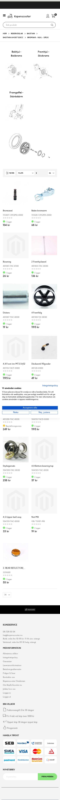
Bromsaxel (8, 210)
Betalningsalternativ (12, 669)
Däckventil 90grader (41, 363)
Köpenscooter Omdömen (14, 681)
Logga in (7, 693)
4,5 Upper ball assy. (12, 517)
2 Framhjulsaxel (38, 261)
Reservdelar (17, 33)
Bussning (7, 261)
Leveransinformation (12, 665)
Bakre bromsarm (39, 210)
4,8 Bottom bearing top (42, 466)
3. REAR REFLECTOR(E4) (14, 568)
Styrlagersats (9, 466)
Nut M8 (35, 517)
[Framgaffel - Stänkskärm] (16, 112)
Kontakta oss (9, 677)
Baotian (31, 33)
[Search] (52, 25)
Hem (5, 33)
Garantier (7, 661)
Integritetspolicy (10, 657)
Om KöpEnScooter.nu (12, 685)
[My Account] (48, 16)
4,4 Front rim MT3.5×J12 (14, 363)
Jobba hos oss (9, 689)
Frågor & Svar (9, 673)
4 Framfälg (36, 312)
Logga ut (7, 697)
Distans (6, 312)
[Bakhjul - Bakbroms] (16, 71)
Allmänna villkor (10, 653)
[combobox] (26, 25)
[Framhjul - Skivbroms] (43, 71)
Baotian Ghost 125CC (13, 37)
